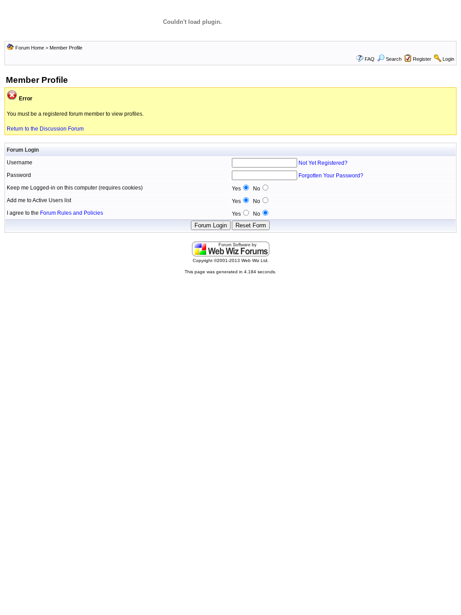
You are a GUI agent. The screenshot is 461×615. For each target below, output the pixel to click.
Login (448, 59)
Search (394, 59)
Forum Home (29, 47)
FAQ (370, 59)
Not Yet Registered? (323, 163)
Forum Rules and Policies (71, 213)
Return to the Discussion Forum (45, 129)
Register (422, 59)
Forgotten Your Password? (330, 175)
